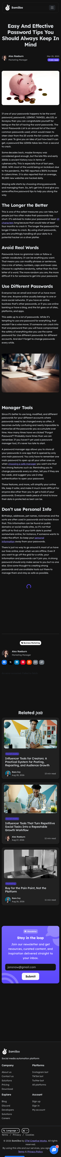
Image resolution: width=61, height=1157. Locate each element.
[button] (54, 1150)
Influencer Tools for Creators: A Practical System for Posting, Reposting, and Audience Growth (27, 762)
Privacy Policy (34, 1151)
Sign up (36, 1101)
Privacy (17, 1134)
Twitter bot (38, 1080)
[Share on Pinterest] (23, 662)
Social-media (12, 754)
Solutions (7, 1080)
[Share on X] (10, 662)
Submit (31, 976)
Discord (6, 1105)
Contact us (8, 1076)
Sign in (36, 1105)
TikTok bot (37, 1076)
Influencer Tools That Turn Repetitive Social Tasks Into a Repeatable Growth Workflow (30, 826)
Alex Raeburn (16, 56)
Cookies (30, 1134)
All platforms (39, 1084)
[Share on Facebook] (4, 662)
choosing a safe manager (22, 463)
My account (38, 1109)
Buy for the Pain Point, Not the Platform (25, 889)
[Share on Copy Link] (41, 662)
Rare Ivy (16, 772)
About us (6, 1072)
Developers (8, 1109)
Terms (5, 1134)
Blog (4, 1101)
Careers (6, 1118)
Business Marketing (32, 643)
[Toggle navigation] (52, 7)
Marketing (10, 883)
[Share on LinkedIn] (16, 662)
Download (7, 1088)
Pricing (5, 1084)
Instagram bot (40, 1072)
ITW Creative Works (36, 1140)
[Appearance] (25, 1130)
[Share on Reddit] (29, 662)
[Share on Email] (35, 662)
